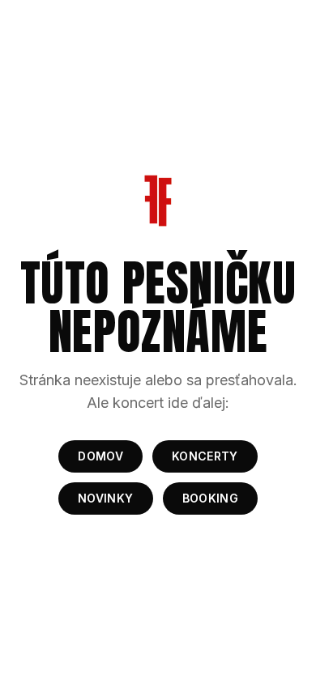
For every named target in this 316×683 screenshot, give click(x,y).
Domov (100, 456)
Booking (210, 498)
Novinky (105, 498)
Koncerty (205, 456)
